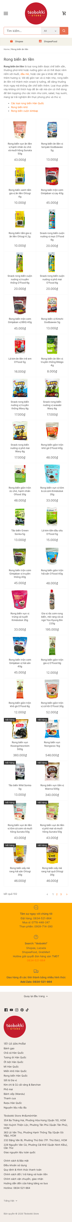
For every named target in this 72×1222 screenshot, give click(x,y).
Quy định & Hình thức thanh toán (23, 1169)
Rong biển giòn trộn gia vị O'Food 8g (52, 661)
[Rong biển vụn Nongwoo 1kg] (52, 728)
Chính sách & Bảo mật (16, 1160)
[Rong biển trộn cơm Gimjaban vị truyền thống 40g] (20, 556)
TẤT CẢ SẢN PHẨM (15, 1043)
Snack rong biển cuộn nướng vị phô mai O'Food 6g (52, 279)
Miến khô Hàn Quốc (15, 1071)
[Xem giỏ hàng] (64, 13)
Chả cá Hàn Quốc (14, 1052)
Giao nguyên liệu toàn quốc (19, 1152)
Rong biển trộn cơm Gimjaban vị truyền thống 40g (20, 573)
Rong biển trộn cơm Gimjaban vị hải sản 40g (20, 663)
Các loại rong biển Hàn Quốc (27, 103)
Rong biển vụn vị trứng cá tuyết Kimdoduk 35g (20, 617)
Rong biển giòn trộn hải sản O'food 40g (52, 572)
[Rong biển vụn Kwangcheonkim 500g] (20, 728)
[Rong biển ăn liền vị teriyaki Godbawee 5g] (52, 129)
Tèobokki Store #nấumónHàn (20, 1115)
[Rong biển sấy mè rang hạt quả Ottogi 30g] (52, 854)
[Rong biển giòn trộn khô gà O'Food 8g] (20, 689)
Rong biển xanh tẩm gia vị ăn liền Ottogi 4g (20, 193)
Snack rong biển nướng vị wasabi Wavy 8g (52, 405)
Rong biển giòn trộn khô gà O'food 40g (52, 446)
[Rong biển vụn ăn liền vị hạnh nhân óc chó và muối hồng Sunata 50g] (20, 129)
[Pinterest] (22, 1009)
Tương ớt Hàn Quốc (15, 1057)
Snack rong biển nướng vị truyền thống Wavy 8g (20, 405)
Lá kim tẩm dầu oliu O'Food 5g (52, 532)
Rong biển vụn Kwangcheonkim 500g (20, 745)
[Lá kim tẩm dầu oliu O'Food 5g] (52, 516)
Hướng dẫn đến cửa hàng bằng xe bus (26, 1183)
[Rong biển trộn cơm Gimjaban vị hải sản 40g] (20, 646)
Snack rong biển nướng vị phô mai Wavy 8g (20, 448)
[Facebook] (6, 1009)
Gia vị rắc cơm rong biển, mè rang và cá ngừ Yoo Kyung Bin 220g (52, 618)
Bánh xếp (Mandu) (14, 1093)
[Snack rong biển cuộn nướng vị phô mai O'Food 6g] (52, 262)
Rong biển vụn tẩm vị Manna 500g (52, 787)
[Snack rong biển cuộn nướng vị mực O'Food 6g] (52, 219)
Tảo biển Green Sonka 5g (20, 532)
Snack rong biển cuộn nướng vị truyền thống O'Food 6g (20, 279)
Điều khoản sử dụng (15, 1165)
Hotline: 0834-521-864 (17, 1187)
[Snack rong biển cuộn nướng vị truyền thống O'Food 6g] (20, 262)
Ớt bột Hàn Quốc (13, 1061)
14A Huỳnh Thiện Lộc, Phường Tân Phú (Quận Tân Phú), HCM (36, 1126)
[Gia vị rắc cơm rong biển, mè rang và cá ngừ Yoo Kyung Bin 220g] (52, 599)
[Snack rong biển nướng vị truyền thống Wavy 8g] (20, 388)
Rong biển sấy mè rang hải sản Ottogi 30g (20, 871)
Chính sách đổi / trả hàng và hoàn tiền (26, 1174)
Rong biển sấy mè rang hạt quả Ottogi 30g (52, 871)
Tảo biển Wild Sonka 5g (19, 787)
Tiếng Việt (9, 1201)
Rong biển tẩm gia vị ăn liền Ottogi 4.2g (20, 235)
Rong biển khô (19, 107)
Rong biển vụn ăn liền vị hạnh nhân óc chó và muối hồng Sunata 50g (20, 148)
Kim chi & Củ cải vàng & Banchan (22, 1084)
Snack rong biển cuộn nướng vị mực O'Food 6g (52, 236)
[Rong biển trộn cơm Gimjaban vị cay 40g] (52, 176)
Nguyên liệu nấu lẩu (15, 1107)
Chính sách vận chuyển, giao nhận (23, 1178)
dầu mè (24, 73)
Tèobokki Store (31, 1213)
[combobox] (22, 30)
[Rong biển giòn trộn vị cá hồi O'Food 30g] (52, 689)
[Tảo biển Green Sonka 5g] (20, 516)
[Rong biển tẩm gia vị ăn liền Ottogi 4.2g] (20, 219)
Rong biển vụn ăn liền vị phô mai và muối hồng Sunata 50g (52, 828)
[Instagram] (16, 1009)
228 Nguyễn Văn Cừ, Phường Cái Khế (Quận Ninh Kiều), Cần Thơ (36, 1146)
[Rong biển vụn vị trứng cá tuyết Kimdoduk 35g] (20, 599)
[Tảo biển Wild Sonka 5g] (20, 771)
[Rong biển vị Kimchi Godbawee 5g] (52, 305)
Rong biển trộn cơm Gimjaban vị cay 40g (52, 191)
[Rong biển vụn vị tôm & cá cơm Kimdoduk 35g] (52, 474)
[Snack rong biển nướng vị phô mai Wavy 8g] (20, 431)
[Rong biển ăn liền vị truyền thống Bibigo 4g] (52, 344)
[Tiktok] (27, 1009)
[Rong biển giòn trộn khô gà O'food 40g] (52, 431)
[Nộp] (64, 30)
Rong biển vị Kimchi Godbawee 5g (52, 320)
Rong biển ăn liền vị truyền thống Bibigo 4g (52, 362)
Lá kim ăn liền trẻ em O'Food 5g (19, 360)
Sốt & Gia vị (10, 1080)
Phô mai (8, 1089)
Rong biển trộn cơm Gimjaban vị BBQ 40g (20, 320)
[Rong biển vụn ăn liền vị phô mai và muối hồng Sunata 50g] (52, 811)
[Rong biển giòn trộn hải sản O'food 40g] (52, 556)
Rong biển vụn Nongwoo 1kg (52, 744)
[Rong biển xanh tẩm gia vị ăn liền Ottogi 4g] (20, 176)
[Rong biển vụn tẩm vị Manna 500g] (52, 771)
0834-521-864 (36, 960)
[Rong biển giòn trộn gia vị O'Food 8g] (52, 646)
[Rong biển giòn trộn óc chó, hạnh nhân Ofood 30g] (20, 474)
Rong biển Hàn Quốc (16, 1075)
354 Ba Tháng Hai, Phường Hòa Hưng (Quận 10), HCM (35, 1120)
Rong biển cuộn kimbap (24, 110)
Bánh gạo (9, 1048)
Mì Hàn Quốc (11, 1066)
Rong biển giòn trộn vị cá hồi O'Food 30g (52, 704)
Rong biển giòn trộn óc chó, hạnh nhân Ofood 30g (20, 491)
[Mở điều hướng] (6, 13)
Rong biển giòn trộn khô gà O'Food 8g (20, 704)
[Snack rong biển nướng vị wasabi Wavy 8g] (52, 388)
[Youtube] (11, 1009)
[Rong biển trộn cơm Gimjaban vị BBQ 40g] (20, 305)
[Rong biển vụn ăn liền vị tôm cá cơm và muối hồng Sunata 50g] (20, 811)
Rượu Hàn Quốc (13, 1102)
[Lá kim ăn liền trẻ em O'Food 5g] (20, 344)
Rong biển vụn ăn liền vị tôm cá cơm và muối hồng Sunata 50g (20, 828)
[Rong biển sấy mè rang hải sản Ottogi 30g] (20, 854)
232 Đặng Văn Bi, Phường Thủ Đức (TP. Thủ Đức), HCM (35, 1140)
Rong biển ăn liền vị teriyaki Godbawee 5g (52, 147)
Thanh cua (10, 1098)
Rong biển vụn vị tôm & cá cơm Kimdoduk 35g (52, 491)
